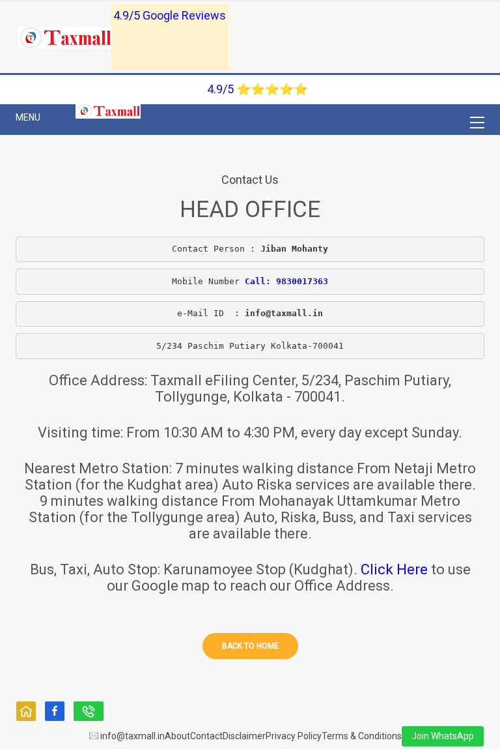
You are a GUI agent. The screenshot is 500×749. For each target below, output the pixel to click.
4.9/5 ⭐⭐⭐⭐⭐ (257, 89)
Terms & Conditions (362, 736)
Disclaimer (244, 736)
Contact (206, 736)
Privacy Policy (294, 736)
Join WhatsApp (442, 736)
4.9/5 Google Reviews (169, 15)
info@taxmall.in (131, 736)
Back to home (250, 646)
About (177, 736)
